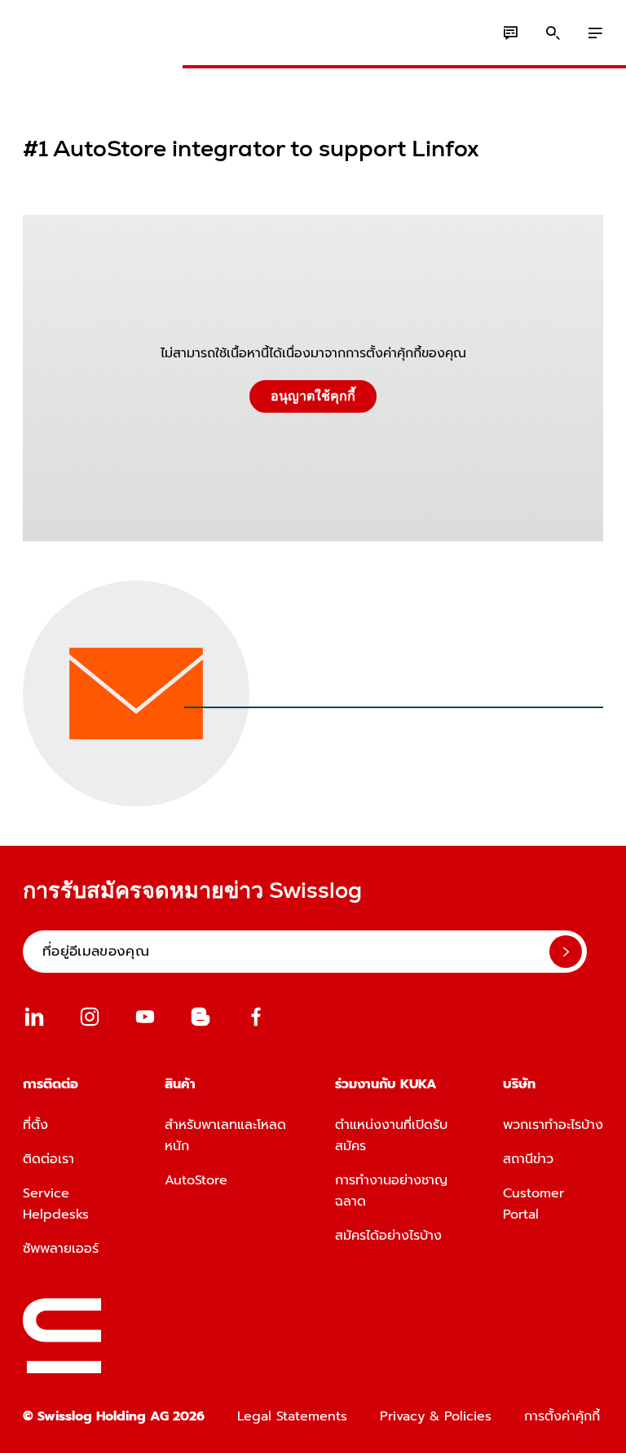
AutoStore (196, 1180)
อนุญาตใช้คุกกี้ (313, 396)
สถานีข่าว (528, 1159)
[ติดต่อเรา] (510, 33)
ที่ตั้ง (35, 1125)
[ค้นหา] (552, 33)
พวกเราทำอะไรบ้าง (553, 1125)
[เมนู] (595, 33)
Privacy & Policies (436, 1416)
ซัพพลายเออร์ (61, 1248)
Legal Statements (292, 1416)
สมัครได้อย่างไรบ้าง (388, 1235)
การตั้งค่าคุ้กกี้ (562, 1416)
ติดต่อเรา (48, 1159)
